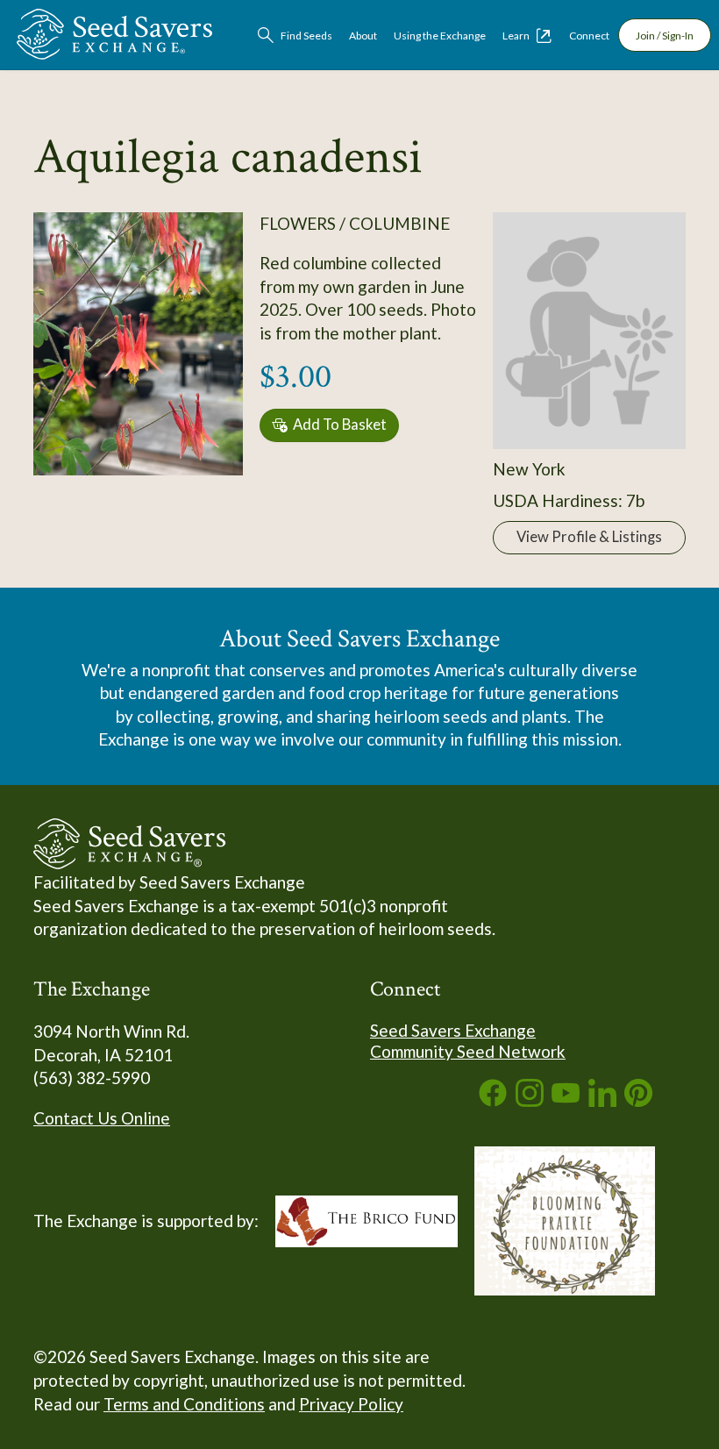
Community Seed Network (468, 1051)
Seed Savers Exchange (453, 1030)
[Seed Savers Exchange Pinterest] (638, 1100)
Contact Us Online (101, 1118)
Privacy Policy (351, 1404)
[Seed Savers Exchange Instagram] (530, 1100)
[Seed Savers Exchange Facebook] (493, 1100)
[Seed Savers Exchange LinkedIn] (602, 1100)
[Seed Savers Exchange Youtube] (566, 1100)
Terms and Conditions (184, 1404)
